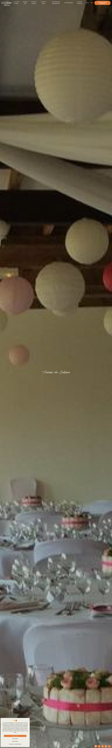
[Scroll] (56, 744)
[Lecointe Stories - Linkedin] (102, 746)
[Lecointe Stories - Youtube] (105, 746)
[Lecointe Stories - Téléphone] (109, 746)
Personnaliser (15, 741)
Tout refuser (15, 738)
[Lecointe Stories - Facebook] (99, 746)
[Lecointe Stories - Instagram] (95, 746)
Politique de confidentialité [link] (15, 744)
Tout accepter (15, 736)
